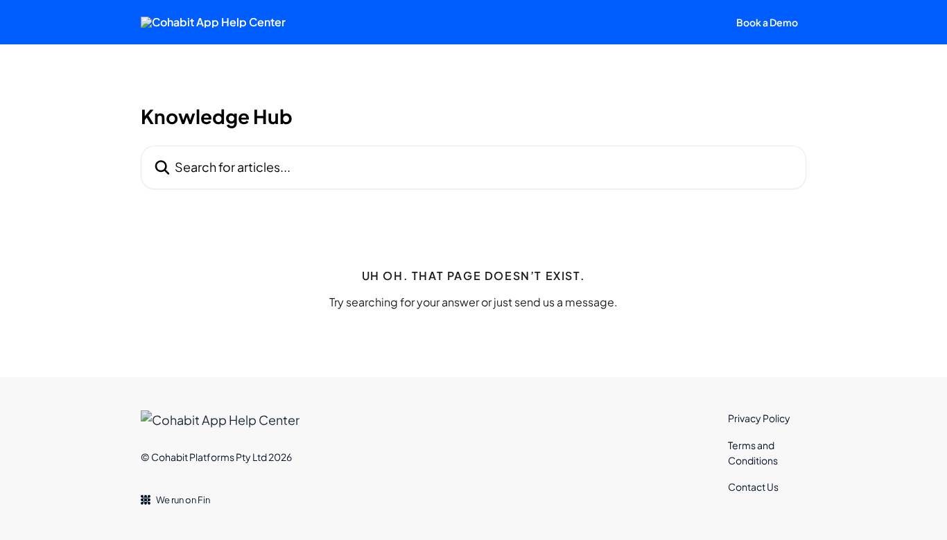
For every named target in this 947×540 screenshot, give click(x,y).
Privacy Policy (759, 418)
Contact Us (753, 486)
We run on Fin (183, 499)
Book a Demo (767, 22)
